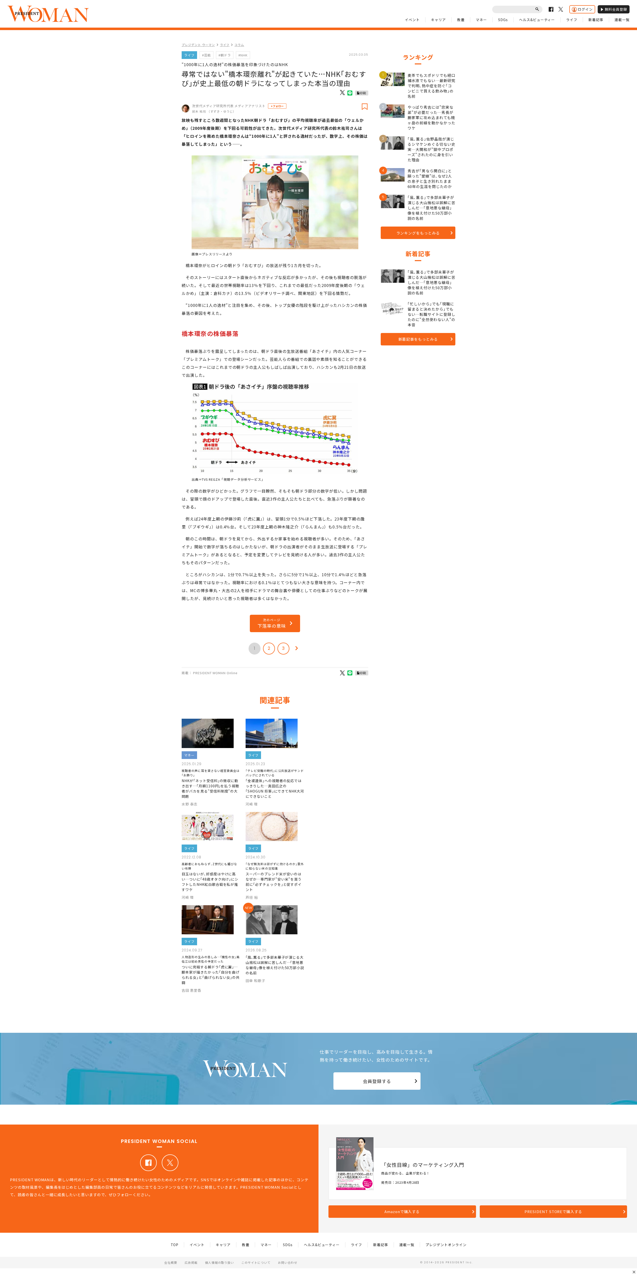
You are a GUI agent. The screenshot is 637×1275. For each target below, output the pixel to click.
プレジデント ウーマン (198, 45)
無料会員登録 (616, 9)
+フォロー (277, 106)
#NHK (243, 55)
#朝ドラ (224, 55)
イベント (412, 19)
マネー (481, 19)
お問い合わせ (287, 1262)
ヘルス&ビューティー (537, 19)
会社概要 (170, 1262)
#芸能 (206, 55)
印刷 (363, 93)
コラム (239, 45)
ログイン (585, 9)
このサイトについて (255, 1262)
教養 (461, 19)
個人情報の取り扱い (219, 1262)
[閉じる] (634, 1272)
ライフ (571, 19)
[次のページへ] (297, 649)
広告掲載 (191, 1262)
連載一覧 (622, 19)
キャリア (438, 19)
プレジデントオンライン (446, 1244)
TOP (175, 1244)
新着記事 (595, 19)
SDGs (503, 19)
